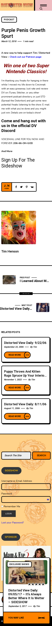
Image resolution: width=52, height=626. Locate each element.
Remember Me (11, 506)
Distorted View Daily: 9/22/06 (25, 343)
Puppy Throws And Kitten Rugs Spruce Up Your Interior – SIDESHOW (24, 375)
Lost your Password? (12, 522)
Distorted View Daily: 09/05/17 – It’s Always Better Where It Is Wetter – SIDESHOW (26, 596)
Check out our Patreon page (25, 56)
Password (6, 493)
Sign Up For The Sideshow (18, 163)
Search (41, 455)
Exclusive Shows (19, 564)
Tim (35, 347)
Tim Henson (10, 251)
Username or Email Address (16, 481)
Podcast (9, 19)
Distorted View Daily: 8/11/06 (25, 404)
